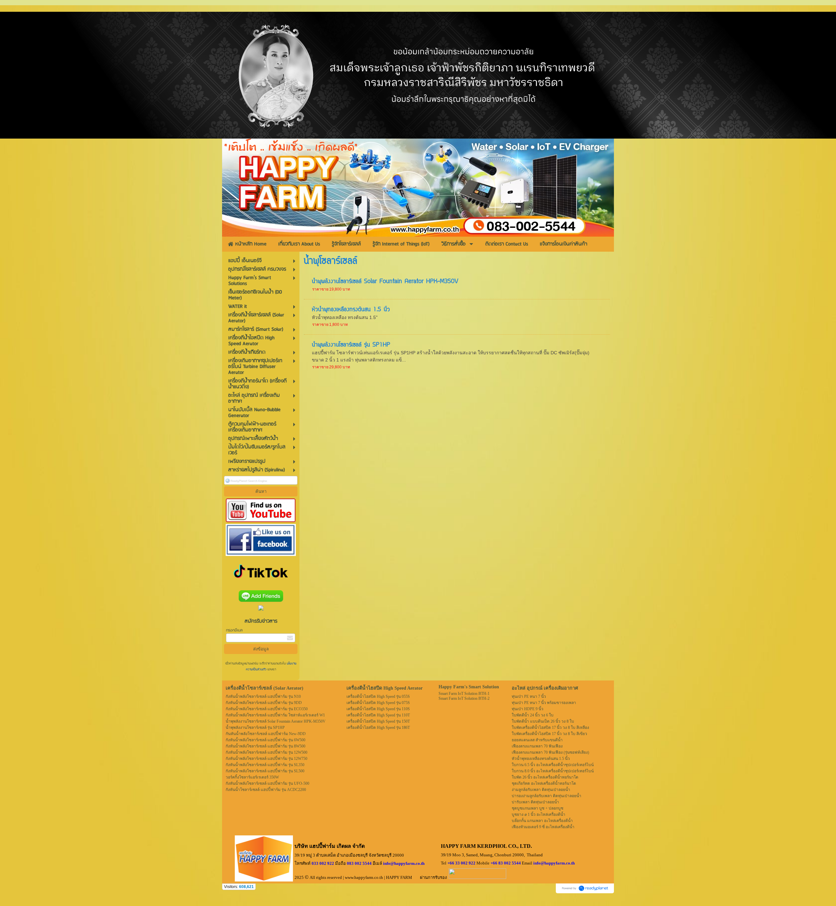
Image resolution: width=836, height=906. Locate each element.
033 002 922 (323, 863)
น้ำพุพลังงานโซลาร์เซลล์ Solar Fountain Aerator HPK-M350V (385, 281)
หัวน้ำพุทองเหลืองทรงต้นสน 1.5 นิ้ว (351, 310)
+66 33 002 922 (461, 863)
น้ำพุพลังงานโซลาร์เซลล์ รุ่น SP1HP (351, 345)
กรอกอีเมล (234, 630)
